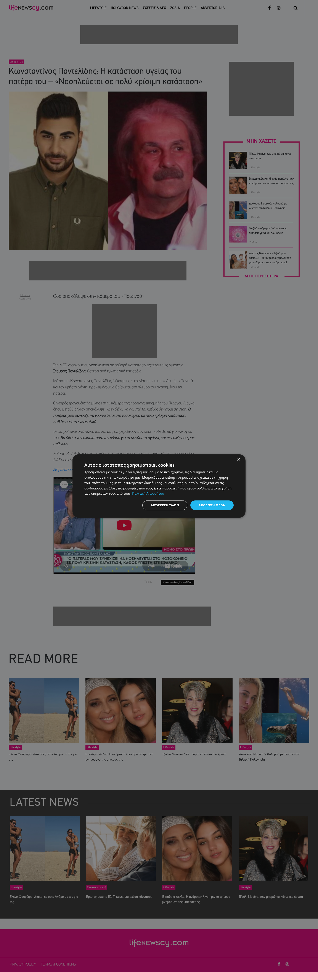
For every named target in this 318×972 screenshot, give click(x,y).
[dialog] (159, 486)
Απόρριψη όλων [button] (165, 505)
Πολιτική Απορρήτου (148, 493)
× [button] (238, 459)
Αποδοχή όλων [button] (212, 505)
